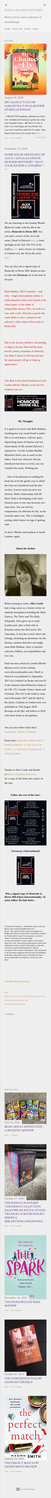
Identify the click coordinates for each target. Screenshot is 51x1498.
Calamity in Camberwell (29, 749)
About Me (17, 29)
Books (27, 29)
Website (32, 731)
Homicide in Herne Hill (29, 740)
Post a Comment (16, 138)
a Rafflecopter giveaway (17, 981)
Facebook (9, 731)
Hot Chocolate (12, 753)
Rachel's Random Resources (22, 774)
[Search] (44, 4)
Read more (41, 138)
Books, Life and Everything (24, 10)
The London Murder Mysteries (15, 1004)
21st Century (14, 996)
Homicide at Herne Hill (20, 1000)
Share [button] (6, 138)
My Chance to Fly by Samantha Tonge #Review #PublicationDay (24, 105)
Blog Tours (32, 996)
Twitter (21, 731)
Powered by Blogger (28, 1489)
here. (7, 257)
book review (40, 996)
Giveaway (8, 1000)
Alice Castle (23, 996)
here (33, 240)
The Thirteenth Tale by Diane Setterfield (23, 1380)
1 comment (14, 1135)
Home (7, 29)
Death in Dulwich (14, 744)
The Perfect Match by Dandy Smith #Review (22, 1464)
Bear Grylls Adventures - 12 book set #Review (24, 1128)
